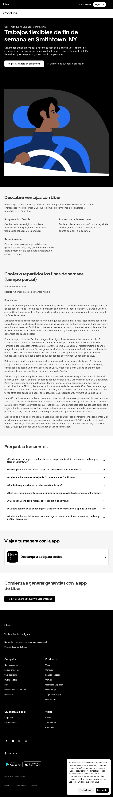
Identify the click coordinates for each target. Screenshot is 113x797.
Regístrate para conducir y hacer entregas (30, 599)
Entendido (102, 790)
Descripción (10, 300)
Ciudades (28, 27)
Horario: (8, 292)
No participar (86, 790)
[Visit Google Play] (14, 764)
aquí (97, 782)
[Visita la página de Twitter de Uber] (26, 741)
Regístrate (99, 4)
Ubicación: (9, 286)
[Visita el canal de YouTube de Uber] (12, 741)
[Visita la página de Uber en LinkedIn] (6, 741)
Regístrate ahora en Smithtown (24, 63)
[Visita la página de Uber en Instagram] (19, 741)
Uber (6, 4)
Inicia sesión (85, 4)
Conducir (16, 27)
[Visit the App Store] (32, 764)
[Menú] (109, 4)
